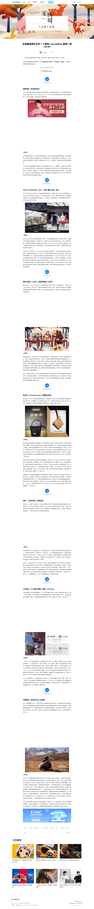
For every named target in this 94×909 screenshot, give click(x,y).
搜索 (74, 2)
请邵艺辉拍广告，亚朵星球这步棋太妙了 (70, 860)
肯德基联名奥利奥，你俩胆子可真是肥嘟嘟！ (22, 886)
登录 (80, 2)
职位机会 (42, 2)
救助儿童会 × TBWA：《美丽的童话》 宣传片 (38, 282)
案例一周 (26, 827)
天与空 (33, 784)
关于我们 (13, 905)
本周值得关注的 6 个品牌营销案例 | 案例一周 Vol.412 (22, 861)
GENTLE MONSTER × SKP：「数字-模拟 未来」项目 (41, 190)
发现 (29, 2)
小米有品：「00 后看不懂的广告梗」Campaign (38, 589)
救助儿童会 (45, 827)
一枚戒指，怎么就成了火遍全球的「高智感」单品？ (46, 886)
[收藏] (66, 832)
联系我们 (18, 905)
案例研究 (35, 2)
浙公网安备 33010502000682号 (76, 903)
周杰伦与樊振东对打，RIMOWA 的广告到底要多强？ (70, 886)
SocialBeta (44, 52)
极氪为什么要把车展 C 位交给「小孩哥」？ (46, 860)
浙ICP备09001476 (79, 901)
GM (40, 827)
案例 (31, 827)
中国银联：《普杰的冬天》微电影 (34, 700)
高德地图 (35, 827)
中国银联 (62, 827)
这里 (34, 64)
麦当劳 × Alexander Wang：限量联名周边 (37, 395)
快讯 (24, 2)
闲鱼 (57, 827)
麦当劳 (67, 827)
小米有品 (52, 827)
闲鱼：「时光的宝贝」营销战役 (33, 500)
